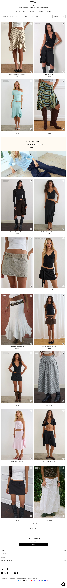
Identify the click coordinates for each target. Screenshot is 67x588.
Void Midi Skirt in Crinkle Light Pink (17, 461)
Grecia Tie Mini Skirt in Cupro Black (49, 289)
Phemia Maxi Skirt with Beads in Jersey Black (49, 231)
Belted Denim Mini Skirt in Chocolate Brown (49, 346)
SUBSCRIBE (33, 544)
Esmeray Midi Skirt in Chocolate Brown (17, 231)
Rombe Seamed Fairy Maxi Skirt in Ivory (17, 346)
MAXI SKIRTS (32, 11)
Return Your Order (6, 560)
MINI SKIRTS (25, 11)
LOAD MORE (33, 528)
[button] (31, 24)
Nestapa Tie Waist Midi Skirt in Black (49, 461)
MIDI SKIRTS (18, 11)
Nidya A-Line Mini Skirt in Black (17, 404)
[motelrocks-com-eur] (33, 2)
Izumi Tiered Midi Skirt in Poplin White (49, 518)
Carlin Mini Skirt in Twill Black (17, 518)
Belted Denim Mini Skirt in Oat (17, 289)
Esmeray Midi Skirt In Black (49, 74)
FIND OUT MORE (33, 147)
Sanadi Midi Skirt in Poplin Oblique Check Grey (49, 404)
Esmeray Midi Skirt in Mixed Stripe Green (49, 132)
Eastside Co (17, 578)
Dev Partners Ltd (34, 578)
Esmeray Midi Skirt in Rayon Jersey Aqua (17, 132)
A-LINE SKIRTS (48, 11)
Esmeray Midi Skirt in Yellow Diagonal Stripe (17, 74)
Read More (46, 7)
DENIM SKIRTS (40, 11)
